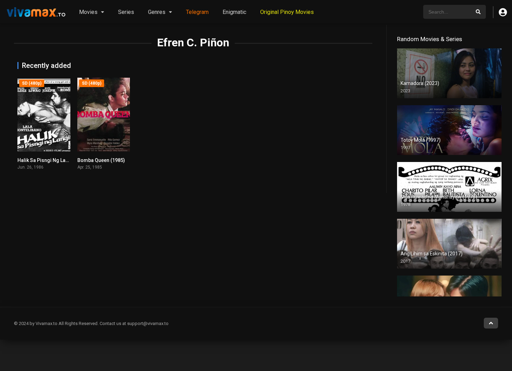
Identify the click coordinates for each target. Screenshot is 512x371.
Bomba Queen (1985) (101, 160)
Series (126, 12)
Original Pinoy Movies (287, 12)
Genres (156, 12)
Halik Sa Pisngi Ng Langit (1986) (53, 160)
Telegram (197, 12)
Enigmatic (234, 12)
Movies (88, 12)
